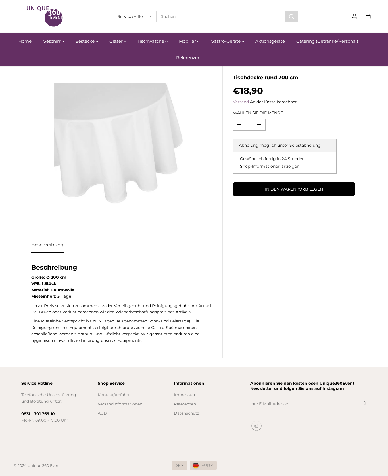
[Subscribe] (364, 404)
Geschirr (52, 41)
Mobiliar (188, 41)
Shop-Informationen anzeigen (269, 166)
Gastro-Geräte (226, 41)
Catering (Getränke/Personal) (327, 41)
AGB (102, 413)
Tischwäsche (151, 41)
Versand (241, 101)
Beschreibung (47, 244)
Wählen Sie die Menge (258, 112)
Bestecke (85, 41)
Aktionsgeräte (270, 41)
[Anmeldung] (354, 16)
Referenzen (188, 57)
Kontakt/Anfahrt (114, 394)
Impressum (185, 394)
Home (25, 41)
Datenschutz (186, 413)
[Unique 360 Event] (44, 16)
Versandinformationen (120, 404)
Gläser (116, 41)
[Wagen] (368, 16)
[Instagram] (256, 425)
